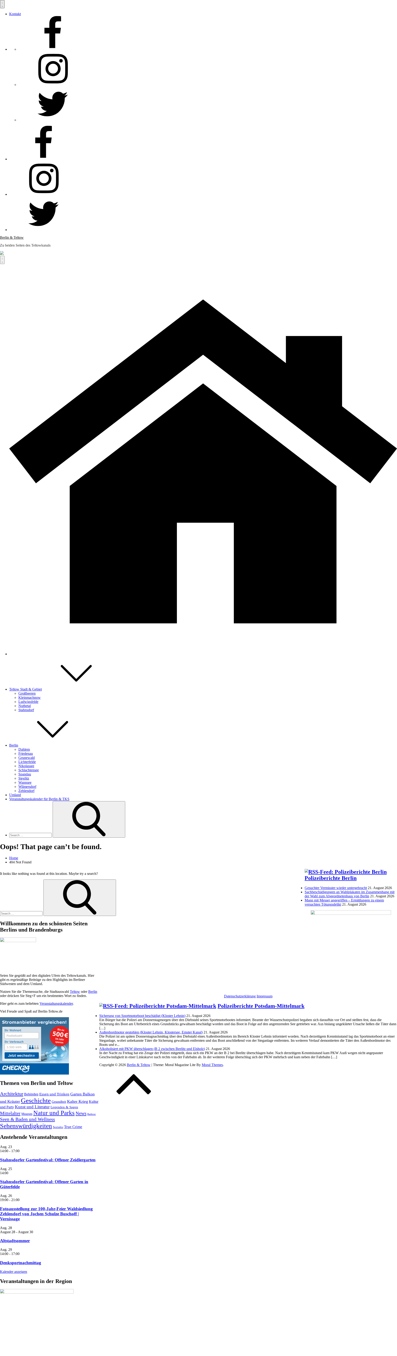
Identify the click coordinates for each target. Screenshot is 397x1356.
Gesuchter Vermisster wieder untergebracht (336, 888)
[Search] (89, 819)
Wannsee (24, 782)
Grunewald (26, 758)
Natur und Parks (54, 1112)
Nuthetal (24, 706)
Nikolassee (26, 766)
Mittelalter (10, 1113)
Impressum (264, 996)
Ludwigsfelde (28, 702)
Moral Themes (212, 1065)
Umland (15, 795)
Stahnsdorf (26, 710)
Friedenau (25, 753)
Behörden (31, 1094)
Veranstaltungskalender (56, 1003)
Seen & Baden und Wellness (27, 1119)
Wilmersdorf (27, 787)
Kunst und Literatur (32, 1106)
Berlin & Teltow (12, 237)
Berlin (13, 745)
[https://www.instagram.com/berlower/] (52, 85)
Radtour (91, 1114)
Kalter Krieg (77, 1101)
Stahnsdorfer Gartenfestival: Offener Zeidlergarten (48, 1159)
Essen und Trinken (54, 1094)
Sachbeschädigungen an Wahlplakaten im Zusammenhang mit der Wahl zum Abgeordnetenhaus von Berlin (349, 894)
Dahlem (24, 749)
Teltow (75, 992)
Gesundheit (59, 1101)
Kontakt (15, 14)
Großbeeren (27, 693)
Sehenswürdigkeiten (26, 1125)
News (81, 1113)
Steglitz (23, 778)
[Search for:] (31, 835)
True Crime (73, 1127)
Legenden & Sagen (64, 1107)
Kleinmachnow (29, 697)
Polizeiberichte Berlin (331, 878)
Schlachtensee (28, 770)
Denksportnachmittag (20, 1262)
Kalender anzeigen (13, 1272)
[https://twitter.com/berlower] (52, 120)
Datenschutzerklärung (240, 996)
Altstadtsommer (15, 1240)
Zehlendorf (26, 791)
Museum (26, 1114)
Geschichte (36, 1100)
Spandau (24, 774)
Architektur (11, 1094)
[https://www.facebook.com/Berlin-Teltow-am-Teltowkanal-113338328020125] (52, 49)
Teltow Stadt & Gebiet (25, 689)
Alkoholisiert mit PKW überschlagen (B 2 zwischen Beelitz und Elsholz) (152, 1049)
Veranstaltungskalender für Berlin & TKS (39, 799)
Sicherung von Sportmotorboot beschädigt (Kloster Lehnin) (142, 1016)
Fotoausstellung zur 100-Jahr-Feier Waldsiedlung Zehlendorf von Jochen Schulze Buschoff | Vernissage (46, 1213)
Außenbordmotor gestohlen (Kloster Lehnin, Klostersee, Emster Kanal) (151, 1032)
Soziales (58, 1127)
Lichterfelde (27, 762)
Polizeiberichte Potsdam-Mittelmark (261, 1006)
